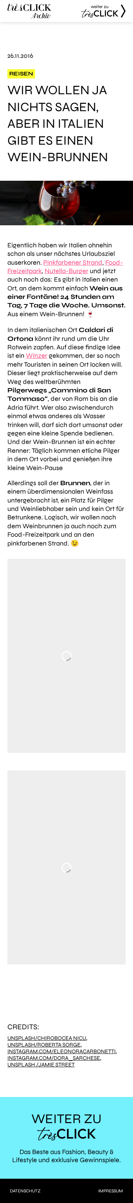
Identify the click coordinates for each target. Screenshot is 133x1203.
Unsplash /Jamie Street (41, 1065)
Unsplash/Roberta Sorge (44, 1045)
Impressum (110, 1190)
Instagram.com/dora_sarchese (53, 1058)
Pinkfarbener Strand (72, 262)
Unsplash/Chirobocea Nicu (46, 1038)
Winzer (36, 356)
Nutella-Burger (66, 271)
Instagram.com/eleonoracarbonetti (61, 1051)
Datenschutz (25, 1190)
